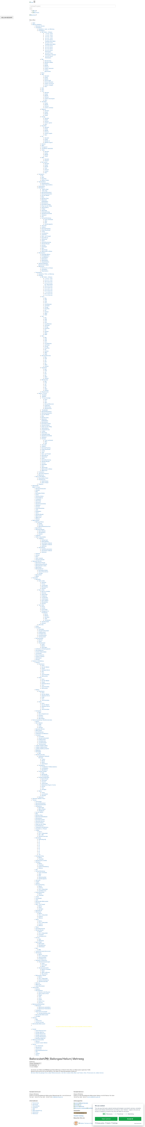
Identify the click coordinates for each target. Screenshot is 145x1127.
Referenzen (35, 1113)
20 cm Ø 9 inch (48, 280)
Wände (43, 760)
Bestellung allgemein (40, 1038)
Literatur (37, 555)
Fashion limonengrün (50, 98)
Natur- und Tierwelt (46, 236)
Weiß (43, 157)
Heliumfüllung (42, 547)
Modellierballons (45, 183)
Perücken (41, 715)
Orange (43, 116)
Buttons (37, 721)
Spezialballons (42, 532)
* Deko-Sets (44, 191)
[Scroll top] (0, 1126)
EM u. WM (41, 835)
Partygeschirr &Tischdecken (45, 611)
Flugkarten (38, 535)
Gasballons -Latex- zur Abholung (46, 29)
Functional (120, 1114)
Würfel (43, 762)
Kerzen (43, 606)
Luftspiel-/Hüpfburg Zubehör (42, 748)
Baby (43, 197)
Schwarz (44, 144)
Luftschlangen (45, 599)
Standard (47, 76)
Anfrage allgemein (39, 1032)
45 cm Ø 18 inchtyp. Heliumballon (49, 283)
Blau (43, 59)
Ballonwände (38, 575)
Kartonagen (44, 647)
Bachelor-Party (45, 198)
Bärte (40, 712)
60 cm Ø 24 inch (48, 290)
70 (39, 850)
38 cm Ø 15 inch (48, 281)
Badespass (41, 940)
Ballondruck (41, 266)
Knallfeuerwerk (42, 632)
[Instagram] (75, 1120)
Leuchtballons (45, 233)
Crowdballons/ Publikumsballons (49, 767)
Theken (43, 759)
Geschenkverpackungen (44, 962)
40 (39, 845)
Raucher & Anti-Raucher (44, 992)
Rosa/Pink (44, 126)
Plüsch (40, 641)
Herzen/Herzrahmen (43, 571)
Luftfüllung (41, 538)
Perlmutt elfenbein (49, 82)
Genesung (37, 502)
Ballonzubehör (35, 520)
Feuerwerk (38, 627)
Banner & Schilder (46, 591)
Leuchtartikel (38, 653)
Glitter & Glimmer (46, 972)
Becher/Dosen (45, 779)
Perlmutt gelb (48, 80)
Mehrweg (41, 525)
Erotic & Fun (41, 1001)
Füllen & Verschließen (40, 537)
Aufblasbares (38, 806)
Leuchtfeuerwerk (43, 635)
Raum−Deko (41, 590)
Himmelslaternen (39, 650)
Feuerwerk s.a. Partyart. (41, 828)
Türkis (43, 150)
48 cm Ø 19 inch (48, 286)
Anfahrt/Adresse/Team (40, 1030)
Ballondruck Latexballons (44, 1007)
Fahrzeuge (44, 780)
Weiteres (37, 519)
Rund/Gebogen (45, 776)
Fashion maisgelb (49, 85)
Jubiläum (44, 227)
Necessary (110, 1114)
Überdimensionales (40, 754)
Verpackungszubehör (44, 968)
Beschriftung (38, 528)
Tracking (37, 1053)
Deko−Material (38, 723)
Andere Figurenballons (47, 184)
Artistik (37, 626)
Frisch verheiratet (49, 219)
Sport (43, 248)
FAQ (36, 1052)
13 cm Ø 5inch (49, 35)
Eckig (43, 773)
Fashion (46, 171)
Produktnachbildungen (44, 777)
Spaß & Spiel (38, 942)
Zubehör (41, 534)
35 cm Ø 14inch (49, 45)
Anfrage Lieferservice (40, 1035)
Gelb (43, 74)
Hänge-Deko (45, 594)
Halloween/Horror (46, 670)
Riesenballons (42, 253)
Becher (46, 614)
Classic (43, 668)
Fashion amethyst (49, 107)
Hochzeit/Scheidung (46, 218)
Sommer (44, 245)
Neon (46, 86)
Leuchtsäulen (45, 794)
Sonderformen (42, 479)
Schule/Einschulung (46, 242)
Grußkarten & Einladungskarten (43, 649)
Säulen (40, 791)
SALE (33, 23)
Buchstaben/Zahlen (46, 204)
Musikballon (38, 511)
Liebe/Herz (44, 234)
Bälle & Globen (42, 809)
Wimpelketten (45, 587)
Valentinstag (44, 249)
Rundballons (41, 30)
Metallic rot (47, 141)
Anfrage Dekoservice (40, 1033)
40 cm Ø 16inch (49, 47)
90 (39, 853)
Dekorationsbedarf (39, 529)
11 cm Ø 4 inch (48, 278)
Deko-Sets (41, 624)
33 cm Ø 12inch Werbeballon (49, 57)
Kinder (40, 677)
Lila (45, 360)
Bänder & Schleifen (46, 969)
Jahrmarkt (44, 225)
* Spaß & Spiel (45, 189)
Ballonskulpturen (39, 568)
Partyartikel (35, 578)
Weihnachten (38, 516)
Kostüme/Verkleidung (44, 866)
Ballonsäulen (38, 567)
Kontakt (34, 1029)
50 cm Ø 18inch (49, 48)
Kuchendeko (45, 609)
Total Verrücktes (45, 674)
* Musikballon (45, 410)
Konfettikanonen (42, 890)
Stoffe (40, 724)
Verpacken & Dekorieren (41, 960)
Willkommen (44, 470)
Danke (37, 494)
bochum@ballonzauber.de (94, 1097)
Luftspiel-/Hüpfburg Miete (41, 745)
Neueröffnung (45, 237)
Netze (36, 556)
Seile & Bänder (42, 531)
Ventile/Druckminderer (47, 549)
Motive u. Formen (43, 393)
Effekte (37, 576)
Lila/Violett (44, 101)
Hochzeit (44, 438)
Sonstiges (44, 789)
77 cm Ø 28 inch (48, 292)
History (37, 1055)
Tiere (43, 673)
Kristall (46, 64)
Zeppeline (41, 484)
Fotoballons (41, 472)
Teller (46, 618)
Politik (43, 697)
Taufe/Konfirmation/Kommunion (43, 951)
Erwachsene (41, 664)
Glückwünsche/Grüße (47, 213)
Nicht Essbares (39, 990)
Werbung (37, 983)
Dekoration (38, 579)
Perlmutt (47, 67)
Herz (43, 216)
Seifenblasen (38, 658)
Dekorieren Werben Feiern (38, 798)
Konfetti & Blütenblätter (40, 652)
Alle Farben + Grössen (47, 32)
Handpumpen (45, 540)
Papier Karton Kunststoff (41, 1011)
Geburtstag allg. (42, 839)
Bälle (40, 753)
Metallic (46, 65)
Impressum (35, 1107)
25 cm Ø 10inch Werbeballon (49, 50)
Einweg (40, 523)
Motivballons (41, 188)
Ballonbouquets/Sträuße (41, 564)
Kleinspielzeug (42, 945)
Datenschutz (35, 1112)
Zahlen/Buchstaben (40, 986)
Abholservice (38, 1047)
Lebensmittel (45, 783)
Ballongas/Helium (39, 522)
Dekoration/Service (40, 26)
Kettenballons (42, 186)
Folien (40, 726)
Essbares (37, 989)
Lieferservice (38, 1049)
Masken (37, 689)
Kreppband (44, 596)
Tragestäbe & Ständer (47, 544)
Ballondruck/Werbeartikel (38, 1004)
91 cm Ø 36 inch (48, 295)
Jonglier (37, 881)
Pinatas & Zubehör (39, 656)
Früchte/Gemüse (46, 429)
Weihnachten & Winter (47, 251)
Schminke (41, 717)
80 (39, 851)
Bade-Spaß (41, 807)
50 (39, 847)
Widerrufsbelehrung (37, 1110)
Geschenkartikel (39, 638)
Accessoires (38, 711)
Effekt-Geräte (38, 730)
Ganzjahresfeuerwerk (44, 630)
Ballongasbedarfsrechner (45, 526)
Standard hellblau (49, 62)
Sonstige (41, 573)
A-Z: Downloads (39, 1045)
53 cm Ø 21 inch (48, 289)
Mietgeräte (38, 750)
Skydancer (41, 797)
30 (39, 844)
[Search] (30, 8)
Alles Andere (42, 718)
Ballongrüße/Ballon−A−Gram (36, 486)
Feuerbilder (41, 629)
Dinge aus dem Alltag (47, 206)
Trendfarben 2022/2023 (47, 148)
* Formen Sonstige (46, 398)
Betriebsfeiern (45, 203)
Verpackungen (42, 643)
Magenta (44, 109)
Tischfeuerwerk (45, 621)
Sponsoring (35, 1104)
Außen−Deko (42, 581)
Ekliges (40, 995)
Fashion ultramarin (49, 68)
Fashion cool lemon (49, 83)
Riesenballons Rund (43, 478)
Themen (34, 800)
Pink (46, 361)
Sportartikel (38, 751)
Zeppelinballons (45, 262)
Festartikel (41, 859)
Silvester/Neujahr (46, 243)
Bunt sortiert (44, 162)
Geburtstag (44, 210)
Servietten (47, 617)
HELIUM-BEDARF (6, 17)
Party (46, 168)
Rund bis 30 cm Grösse (47, 268)
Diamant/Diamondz (46, 355)
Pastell (46, 115)
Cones (43, 792)
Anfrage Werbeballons (40, 1036)
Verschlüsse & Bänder (47, 543)
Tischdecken (48, 620)
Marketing (131, 1114)
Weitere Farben (45, 180)
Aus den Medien (45, 195)
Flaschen (44, 782)
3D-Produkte (38, 801)
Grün (43, 91)
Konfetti (43, 608)
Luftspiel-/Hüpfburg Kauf (41, 747)
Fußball (43, 209)
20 (39, 842)
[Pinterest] (76, 1120)
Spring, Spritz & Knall (44, 993)
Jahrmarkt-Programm (44, 473)
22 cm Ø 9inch (49, 38)
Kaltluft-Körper (45, 481)
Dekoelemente (45, 392)
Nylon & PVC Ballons (40, 476)
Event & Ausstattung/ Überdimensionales (42, 720)
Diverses (44, 588)
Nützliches (44, 546)
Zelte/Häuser (45, 763)
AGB (33, 1109)
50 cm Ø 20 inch (48, 287)
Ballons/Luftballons (36, 24)
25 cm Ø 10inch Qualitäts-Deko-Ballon (50, 40)
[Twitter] (78, 1120)
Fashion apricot (48, 123)
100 (39, 854)
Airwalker (37, 490)
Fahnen (43, 584)
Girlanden (44, 582)
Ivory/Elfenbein (48, 304)
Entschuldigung (39, 497)
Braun (43, 73)
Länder (43, 231)
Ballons (43, 646)
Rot (42, 136)
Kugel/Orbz (44, 367)
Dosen (43, 644)
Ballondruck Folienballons (45, 1008)
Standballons (45, 770)
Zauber (40, 999)
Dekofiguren (41, 810)
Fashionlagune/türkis (48, 70)
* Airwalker (44, 395)
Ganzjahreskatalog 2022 (44, 1013)
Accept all (130, 1119)
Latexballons (38, 27)
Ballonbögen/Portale (40, 562)
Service (34, 1044)
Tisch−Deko (41, 605)
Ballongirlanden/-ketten (41, 565)
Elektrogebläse (45, 541)
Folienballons (38, 272)
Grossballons (42, 765)
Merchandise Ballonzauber (41, 901)
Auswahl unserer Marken (41, 1042)
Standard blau (48, 61)
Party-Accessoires (39, 655)
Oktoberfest (44, 239)
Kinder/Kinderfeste (46, 230)
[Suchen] (29, 4)
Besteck (46, 615)
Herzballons (41, 174)
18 (39, 841)
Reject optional (106, 1119)
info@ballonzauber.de (57, 1097)
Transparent (44, 147)
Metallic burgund (48, 142)
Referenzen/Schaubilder (38, 1039)
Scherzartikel (35, 987)
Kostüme (37, 662)
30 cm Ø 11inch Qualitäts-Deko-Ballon (50, 43)
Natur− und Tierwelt (40, 904)
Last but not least (39, 1022)
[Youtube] (77, 1120)
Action (43, 665)
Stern (43, 336)
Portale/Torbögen (43, 771)
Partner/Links (35, 1103)
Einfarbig (41, 275)
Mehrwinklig (44, 774)
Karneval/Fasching (46, 228)
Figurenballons (42, 181)
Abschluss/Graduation (47, 194)
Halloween (44, 215)
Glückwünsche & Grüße (41, 860)
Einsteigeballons (45, 256)
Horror (40, 998)
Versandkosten (36, 1106)
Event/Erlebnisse (39, 732)
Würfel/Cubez (45, 380)
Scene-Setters (45, 600)
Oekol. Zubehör (39, 558)
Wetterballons (45, 260)
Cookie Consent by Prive (137, 1123)
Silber (43, 145)
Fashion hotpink (48, 133)
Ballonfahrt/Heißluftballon (45, 200)
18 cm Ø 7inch (49, 36)
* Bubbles (44, 396)
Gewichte (37, 553)
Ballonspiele (41, 943)
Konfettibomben (42, 633)
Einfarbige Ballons (46, 254)
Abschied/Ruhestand (46, 192)
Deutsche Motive (46, 425)
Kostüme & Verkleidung (38, 661)
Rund (43, 296)
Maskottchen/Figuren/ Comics (49, 785)
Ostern (43, 240)
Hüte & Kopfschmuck (43, 714)
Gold (43, 88)
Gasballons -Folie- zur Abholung (46, 274)
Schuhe (43, 786)
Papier (43, 971)
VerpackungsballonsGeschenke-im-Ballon (44, 264)
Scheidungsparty (49, 224)
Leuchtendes (45, 585)
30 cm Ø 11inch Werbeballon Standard (50, 53)
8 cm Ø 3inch (49, 33)
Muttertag (37, 903)
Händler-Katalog (78, 1116)
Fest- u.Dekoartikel (43, 833)
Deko (40, 939)
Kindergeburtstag (46, 212)
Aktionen (37, 1041)
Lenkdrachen (38, 1020)
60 (39, 848)
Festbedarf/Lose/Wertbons (41, 733)
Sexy (43, 671)
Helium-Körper (45, 482)
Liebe (43, 452)
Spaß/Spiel (44, 246)
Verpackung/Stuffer (40, 559)
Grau (43, 89)
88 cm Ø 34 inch (48, 293)
